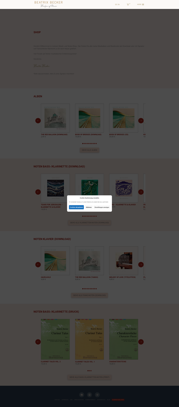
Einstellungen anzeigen (102, 207)
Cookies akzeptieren (76, 207)
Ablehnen (89, 207)
